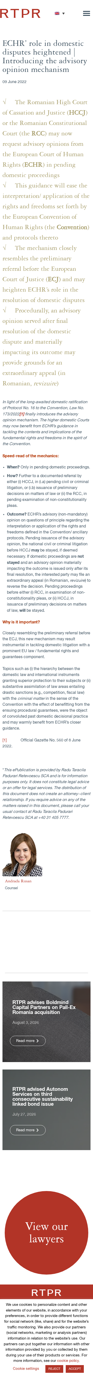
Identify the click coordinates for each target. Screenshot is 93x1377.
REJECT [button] (54, 1369)
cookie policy (68, 1361)
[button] (59, 13)
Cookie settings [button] (26, 1369)
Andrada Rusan (18, 881)
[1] (4, 740)
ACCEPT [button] (75, 1369)
